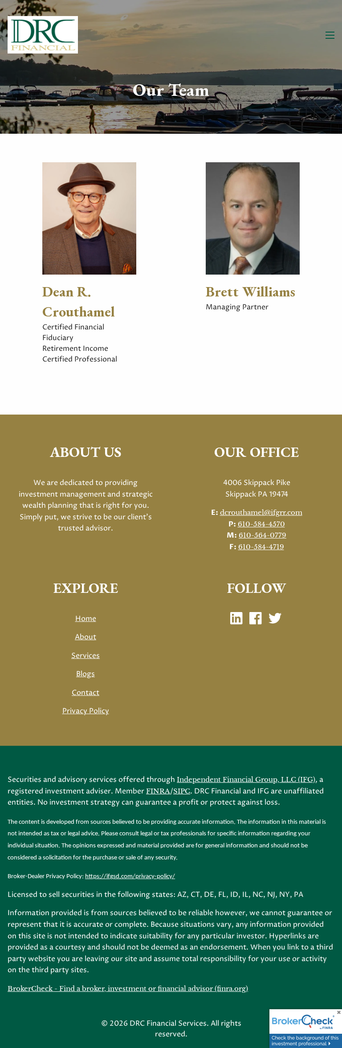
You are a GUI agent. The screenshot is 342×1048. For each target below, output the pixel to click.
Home (85, 619)
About (85, 637)
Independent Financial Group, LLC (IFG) (246, 779)
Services (85, 656)
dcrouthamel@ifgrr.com (261, 512)
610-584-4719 (261, 546)
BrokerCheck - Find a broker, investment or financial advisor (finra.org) (128, 988)
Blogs (85, 674)
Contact (85, 693)
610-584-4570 (261, 524)
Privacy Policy (85, 711)
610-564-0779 (262, 535)
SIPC (181, 791)
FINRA (158, 791)
